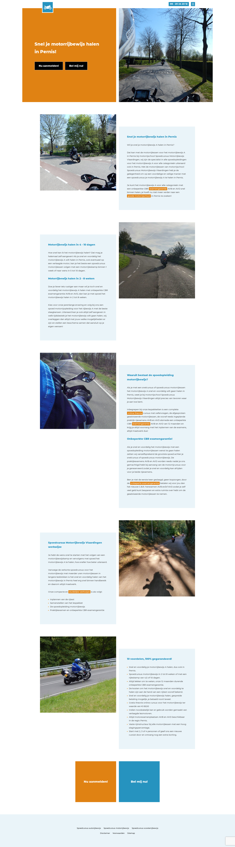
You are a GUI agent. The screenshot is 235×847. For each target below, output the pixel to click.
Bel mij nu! (139, 781)
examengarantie (158, 188)
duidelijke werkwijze (79, 591)
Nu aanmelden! (96, 781)
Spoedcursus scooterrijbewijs (145, 828)
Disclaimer (105, 833)
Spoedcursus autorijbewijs (89, 828)
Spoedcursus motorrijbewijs (116, 828)
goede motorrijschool (139, 196)
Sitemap (131, 833)
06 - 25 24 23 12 (179, 4)
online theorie (135, 413)
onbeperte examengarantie (145, 483)
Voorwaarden (119, 833)
